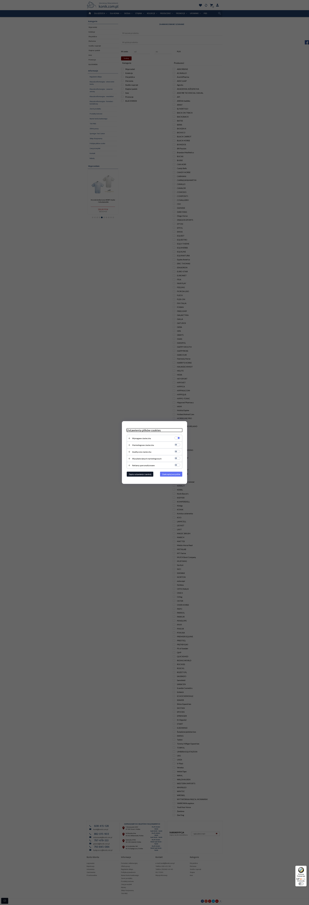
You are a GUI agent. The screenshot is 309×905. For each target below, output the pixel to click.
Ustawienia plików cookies (144, 430)
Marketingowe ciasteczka (143, 445)
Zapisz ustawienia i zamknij (140, 474)
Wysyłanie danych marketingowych (147, 458)
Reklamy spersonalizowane (143, 465)
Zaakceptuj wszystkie (171, 474)
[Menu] (305, 867)
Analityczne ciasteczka (141, 452)
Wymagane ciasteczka (141, 438)
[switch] (301, 883)
